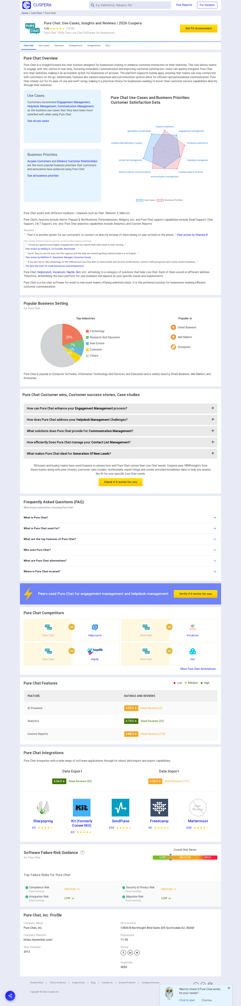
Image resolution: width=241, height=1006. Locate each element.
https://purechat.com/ (38, 939)
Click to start (187, 1000)
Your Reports (184, 5)
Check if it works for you (120, 482)
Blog (93, 982)
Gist (78, 272)
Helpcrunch (44, 272)
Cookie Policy (78, 982)
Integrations (94, 45)
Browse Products (127, 982)
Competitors (75, 45)
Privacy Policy (36, 982)
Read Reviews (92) (80, 781)
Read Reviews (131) (177, 781)
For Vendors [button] (207, 5)
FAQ (108, 45)
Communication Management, (76, 106)
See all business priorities (43, 175)
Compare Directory (150, 982)
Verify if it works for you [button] (195, 593)
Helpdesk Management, (42, 106)
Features (59, 45)
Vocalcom (59, 272)
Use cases (43, 45)
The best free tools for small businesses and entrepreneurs (54, 266)
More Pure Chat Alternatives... (198, 669)
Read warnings (36, 891)
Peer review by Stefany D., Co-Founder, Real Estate (50, 248)
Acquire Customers (39, 161)
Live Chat (36, 13)
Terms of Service (58, 982)
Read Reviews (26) (152, 721)
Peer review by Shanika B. (192, 235)
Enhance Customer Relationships (77, 161)
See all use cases (38, 121)
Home (25, 13)
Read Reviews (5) (151, 708)
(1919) (70, 28)
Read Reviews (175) (153, 734)
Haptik (70, 272)
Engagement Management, (74, 102)
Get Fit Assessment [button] (198, 28)
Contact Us (107, 982)
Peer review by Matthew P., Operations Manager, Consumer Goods (58, 257)
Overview (29, 45)
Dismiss (207, 1000)
